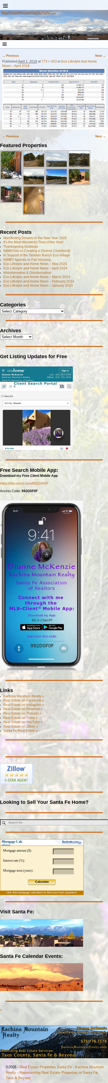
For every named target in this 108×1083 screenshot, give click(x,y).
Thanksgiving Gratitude (20, 247)
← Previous (10, 55)
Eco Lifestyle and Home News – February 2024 (38, 281)
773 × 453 (49, 61)
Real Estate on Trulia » (20, 718)
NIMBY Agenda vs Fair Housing (27, 260)
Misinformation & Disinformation (27, 273)
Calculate (42, 881)
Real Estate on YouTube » (23, 722)
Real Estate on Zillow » (20, 726)
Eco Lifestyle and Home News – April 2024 (35, 268)
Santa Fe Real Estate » (20, 731)
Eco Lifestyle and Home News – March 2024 (36, 277)
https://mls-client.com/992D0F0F (24, 483)
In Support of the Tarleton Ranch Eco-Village (36, 255)
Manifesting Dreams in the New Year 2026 (35, 238)
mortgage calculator (30, 892)
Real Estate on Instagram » (23, 705)
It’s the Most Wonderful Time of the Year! (33, 242)
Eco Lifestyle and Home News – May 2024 (35, 264)
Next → (100, 55)
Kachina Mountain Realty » (23, 696)
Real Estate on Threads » (22, 713)
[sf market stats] (54, 98)
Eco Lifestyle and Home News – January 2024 (38, 286)
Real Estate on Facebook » (23, 700)
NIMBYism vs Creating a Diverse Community (36, 251)
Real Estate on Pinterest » (22, 709)
